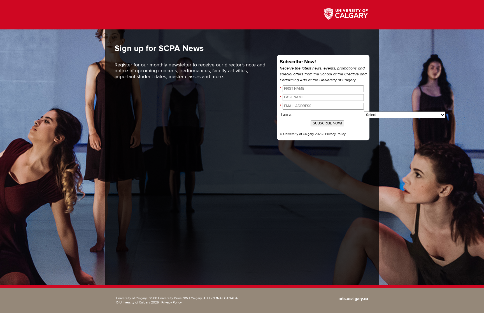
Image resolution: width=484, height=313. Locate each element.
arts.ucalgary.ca (353, 299)
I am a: (286, 114)
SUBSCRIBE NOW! (327, 123)
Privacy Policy (335, 134)
